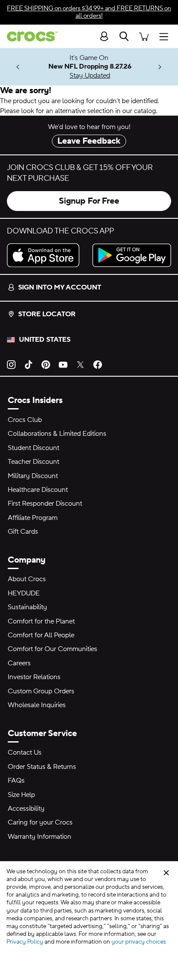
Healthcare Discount (38, 489)
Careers (19, 663)
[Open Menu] (166, 36)
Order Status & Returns (42, 766)
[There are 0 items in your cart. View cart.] (144, 36)
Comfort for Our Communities (52, 649)
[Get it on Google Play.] (131, 255)
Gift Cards (23, 531)
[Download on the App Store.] (46, 255)
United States (44, 339)
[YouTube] (63, 364)
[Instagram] (11, 364)
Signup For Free (89, 201)
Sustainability (27, 607)
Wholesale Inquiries (37, 705)
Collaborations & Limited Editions (57, 433)
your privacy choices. (139, 942)
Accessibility (26, 808)
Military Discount (33, 476)
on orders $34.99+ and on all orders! (89, 12)
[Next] (160, 67)
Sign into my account (59, 287)
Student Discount (33, 448)
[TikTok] (28, 364)
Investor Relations (34, 677)
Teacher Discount (33, 461)
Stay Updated (90, 75)
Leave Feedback (89, 141)
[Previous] (18, 67)
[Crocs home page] (29, 36)
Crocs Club (25, 419)
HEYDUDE (24, 593)
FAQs (16, 780)
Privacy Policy (24, 942)
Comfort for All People (41, 635)
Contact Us (24, 752)
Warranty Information (39, 836)
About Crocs (27, 579)
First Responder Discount (45, 503)
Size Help (21, 794)
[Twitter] (80, 364)
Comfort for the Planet (41, 621)
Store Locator (47, 314)
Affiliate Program (32, 517)
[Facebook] (97, 364)
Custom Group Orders (41, 691)
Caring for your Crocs (40, 822)
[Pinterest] (45, 364)
